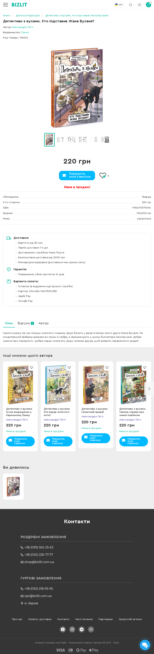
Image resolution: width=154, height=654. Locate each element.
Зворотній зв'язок (130, 619)
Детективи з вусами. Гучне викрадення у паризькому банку (19, 412)
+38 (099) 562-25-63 (38, 547)
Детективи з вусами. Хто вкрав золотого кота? (57, 412)
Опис (9, 323)
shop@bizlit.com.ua (39, 562)
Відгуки (25, 323)
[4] (94, 139)
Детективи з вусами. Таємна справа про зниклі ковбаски (132, 412)
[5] (105, 139)
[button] (115, 139)
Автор (43, 323)
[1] (60, 139)
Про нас (17, 619)
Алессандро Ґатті (22, 27)
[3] (83, 139)
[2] (71, 139)
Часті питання (84, 619)
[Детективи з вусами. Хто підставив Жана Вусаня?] (77, 87)
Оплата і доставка (39, 619)
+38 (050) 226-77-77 (38, 554)
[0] (49, 139)
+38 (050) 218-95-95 (38, 588)
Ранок (25, 32)
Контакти (63, 619)
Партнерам (106, 619)
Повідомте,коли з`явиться (80, 175)
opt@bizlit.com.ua (38, 596)
